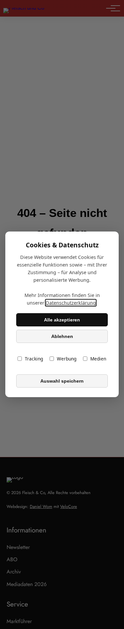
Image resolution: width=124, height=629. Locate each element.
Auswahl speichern (62, 381)
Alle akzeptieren (62, 319)
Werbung (66, 359)
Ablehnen (62, 336)
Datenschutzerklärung (71, 303)
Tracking (34, 359)
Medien (98, 359)
